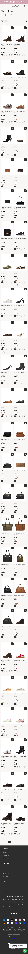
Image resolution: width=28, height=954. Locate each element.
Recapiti (19, 948)
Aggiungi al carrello (12, 27)
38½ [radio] (22, 248)
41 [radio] (4, 54)
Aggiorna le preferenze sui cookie (14, 934)
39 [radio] (9, 121)
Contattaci (5, 876)
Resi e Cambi (6, 870)
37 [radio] (4, 121)
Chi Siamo (5, 852)
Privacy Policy (6, 888)
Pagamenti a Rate (7, 873)
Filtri (24, 21)
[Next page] (21, 842)
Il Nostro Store (6, 855)
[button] (2, 5)
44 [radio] (11, 54)
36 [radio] (4, 382)
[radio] (3, 51)
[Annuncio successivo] (25, 1)
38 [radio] (6, 121)
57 (18, 842)
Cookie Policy (6, 891)
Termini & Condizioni (7, 884)
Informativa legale (12, 948)
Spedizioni (5, 867)
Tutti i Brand (5, 858)
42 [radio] (6, 54)
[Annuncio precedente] (2, 1)
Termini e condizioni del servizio (8, 945)
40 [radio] (11, 121)
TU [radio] (2, 186)
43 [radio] (9, 54)
